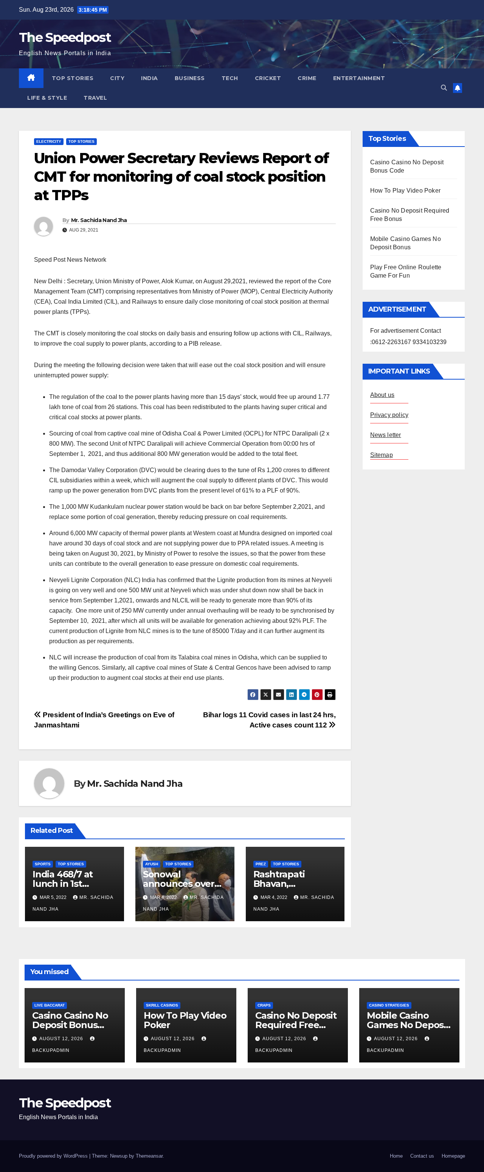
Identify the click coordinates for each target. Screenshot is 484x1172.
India (149, 78)
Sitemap (381, 455)
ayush (151, 864)
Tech (230, 78)
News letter (385, 435)
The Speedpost (65, 37)
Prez (261, 864)
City (117, 78)
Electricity (48, 141)
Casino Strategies (389, 1005)
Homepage (453, 1156)
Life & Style (47, 97)
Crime (307, 78)
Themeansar (149, 1156)
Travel (95, 97)
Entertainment (359, 78)
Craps (264, 1005)
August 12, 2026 (62, 1038)
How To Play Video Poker (405, 190)
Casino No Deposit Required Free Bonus (296, 1025)
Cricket (268, 78)
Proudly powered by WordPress (54, 1156)
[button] (444, 88)
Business (190, 78)
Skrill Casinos (162, 1005)
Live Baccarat (49, 1005)
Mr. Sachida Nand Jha (99, 220)
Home (396, 1156)
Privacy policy (389, 415)
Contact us (422, 1156)
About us (382, 395)
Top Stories (73, 78)
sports (43, 864)
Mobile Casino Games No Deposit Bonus (408, 1025)
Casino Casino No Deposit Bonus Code (70, 1025)
